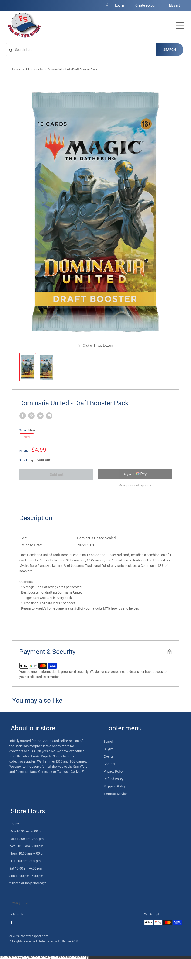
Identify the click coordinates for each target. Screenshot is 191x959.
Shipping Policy (115, 786)
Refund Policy (113, 779)
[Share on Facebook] (22, 415)
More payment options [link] (134, 485)
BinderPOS (70, 941)
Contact (109, 764)
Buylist (108, 749)
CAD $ (16, 903)
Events (108, 756)
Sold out (56, 474)
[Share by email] (49, 415)
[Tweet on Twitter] (40, 415)
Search (169, 50)
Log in (119, 5)
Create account (146, 5)
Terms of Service (115, 794)
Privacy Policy (114, 771)
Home (16, 69)
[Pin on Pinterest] (31, 415)
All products (34, 69)
